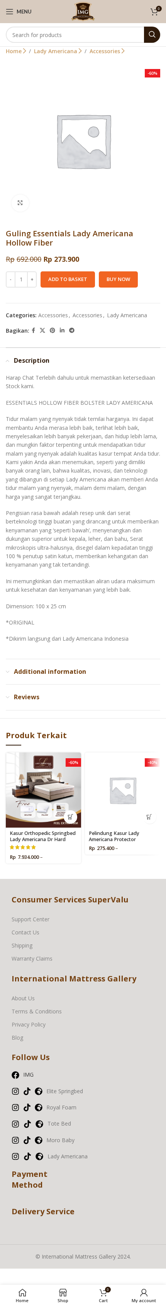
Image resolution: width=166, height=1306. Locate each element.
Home (14, 51)
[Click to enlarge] (20, 203)
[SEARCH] (152, 35)
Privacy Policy (29, 1024)
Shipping (22, 945)
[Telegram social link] (72, 330)
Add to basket (67, 279)
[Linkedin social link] (62, 330)
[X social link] (42, 330)
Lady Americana (56, 51)
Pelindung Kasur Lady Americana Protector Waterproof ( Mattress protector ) (114, 842)
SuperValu (108, 899)
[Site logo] (83, 11)
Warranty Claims (32, 958)
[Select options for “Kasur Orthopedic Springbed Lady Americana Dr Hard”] (70, 817)
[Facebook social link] (33, 330)
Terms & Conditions (37, 1011)
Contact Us (25, 932)
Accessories (106, 51)
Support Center (30, 919)
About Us (23, 998)
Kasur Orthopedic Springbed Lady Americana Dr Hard (43, 836)
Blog (17, 1037)
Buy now (118, 279)
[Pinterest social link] (52, 330)
